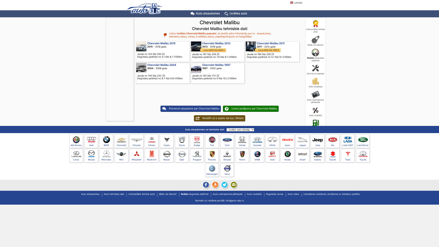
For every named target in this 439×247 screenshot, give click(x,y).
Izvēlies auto (238, 13)
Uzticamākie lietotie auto (315, 30)
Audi (91, 145)
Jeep (317, 145)
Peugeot (197, 159)
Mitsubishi (136, 159)
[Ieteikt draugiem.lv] (214, 184)
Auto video (293, 194)
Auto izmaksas (315, 86)
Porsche (212, 159)
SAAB (257, 159)
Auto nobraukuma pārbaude (315, 100)
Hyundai (257, 145)
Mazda (91, 159)
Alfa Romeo (76, 145)
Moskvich (151, 159)
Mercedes (106, 159)
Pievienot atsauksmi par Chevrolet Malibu (194, 108)
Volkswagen (212, 174)
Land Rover (362, 145)
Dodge (197, 145)
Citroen (151, 145)
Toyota (363, 159)
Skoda (287, 159)
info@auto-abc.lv (235, 200)
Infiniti (272, 145)
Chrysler (137, 145)
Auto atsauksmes (208, 13)
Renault (227, 159)
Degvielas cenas (316, 128)
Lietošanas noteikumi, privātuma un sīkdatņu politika (332, 194)
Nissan (166, 159)
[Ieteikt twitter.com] (224, 184)
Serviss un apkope (315, 73)
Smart (302, 159)
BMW (106, 145)
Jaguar (302, 145)
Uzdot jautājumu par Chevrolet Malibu (254, 108)
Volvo (227, 174)
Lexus (76, 159)
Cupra (167, 145)
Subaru (317, 159)
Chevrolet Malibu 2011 (271, 43)
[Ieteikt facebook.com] (205, 184)
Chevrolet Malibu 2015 (161, 43)
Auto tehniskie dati (114, 194)
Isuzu (287, 145)
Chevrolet (121, 145)
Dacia (182, 145)
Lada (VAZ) (347, 145)
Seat (272, 159)
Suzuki (332, 159)
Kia (332, 145)
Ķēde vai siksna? (316, 45)
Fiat (212, 145)
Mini (121, 159)
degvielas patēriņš (315, 59)
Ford (227, 145)
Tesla (347, 159)
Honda (242, 145)
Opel (182, 159)
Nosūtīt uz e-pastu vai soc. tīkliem (223, 118)
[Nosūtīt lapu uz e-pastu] (233, 184)
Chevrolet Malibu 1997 (216, 65)
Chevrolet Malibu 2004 (161, 65)
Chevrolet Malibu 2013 (216, 43)
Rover (242, 159)
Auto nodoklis (315, 115)
